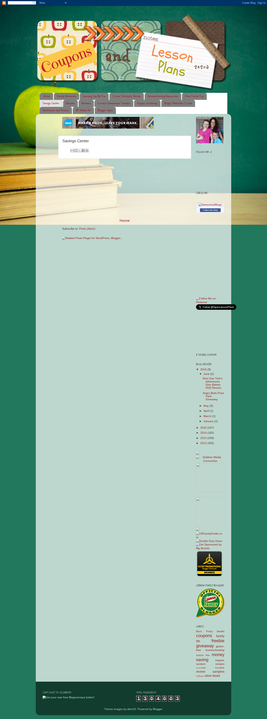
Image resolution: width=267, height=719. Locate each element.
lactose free (203, 655)
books (220, 631)
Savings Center (51, 103)
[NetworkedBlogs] (210, 204)
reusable (219, 667)
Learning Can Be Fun (94, 96)
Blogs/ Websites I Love (178, 103)
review (200, 671)
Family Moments (66, 96)
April (206, 410)
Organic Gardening (147, 103)
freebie (217, 640)
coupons (204, 635)
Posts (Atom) (87, 228)
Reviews (86, 103)
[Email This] (72, 150)
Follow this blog (210, 210)
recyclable (201, 668)
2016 (203, 369)
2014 (203, 432)
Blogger (157, 709)
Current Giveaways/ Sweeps (113, 103)
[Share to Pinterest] (87, 150)
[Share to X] (80, 150)
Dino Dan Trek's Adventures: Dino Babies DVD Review (212, 383)
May (206, 405)
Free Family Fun (194, 96)
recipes (219, 664)
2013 (203, 438)
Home (46, 96)
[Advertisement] (124, 188)
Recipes (70, 103)
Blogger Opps (105, 110)
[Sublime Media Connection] (210, 460)
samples (218, 671)
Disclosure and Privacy (56, 110)
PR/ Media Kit (83, 110)
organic (219, 660)
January (208, 421)
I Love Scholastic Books (126, 96)
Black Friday (204, 631)
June (206, 373)
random (201, 664)
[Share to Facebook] (83, 150)
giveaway (205, 645)
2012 (203, 443)
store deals (212, 675)
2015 (203, 427)
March (207, 416)
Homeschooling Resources (163, 96)
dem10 (131, 709)
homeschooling (215, 650)
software (200, 676)
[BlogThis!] (76, 150)
